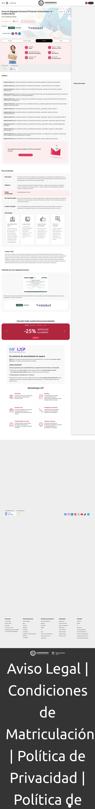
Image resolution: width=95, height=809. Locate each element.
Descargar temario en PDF (26, 410)
